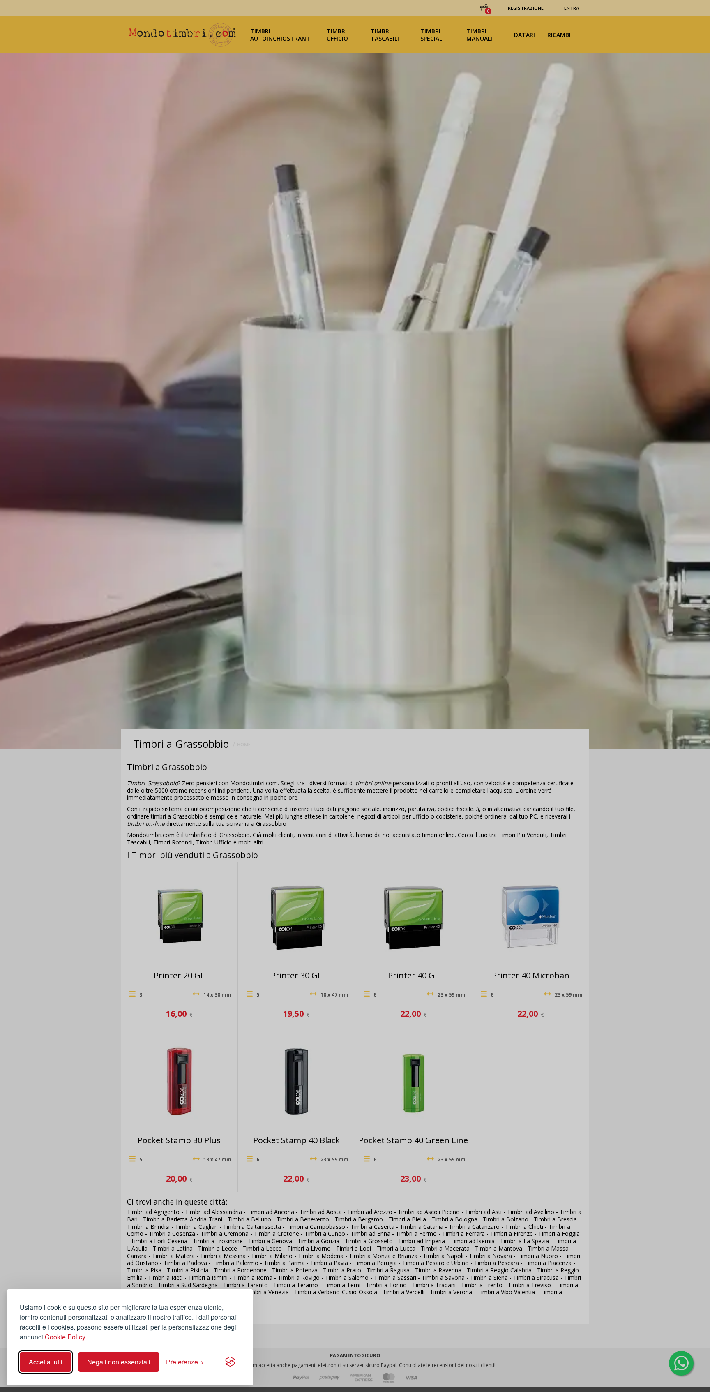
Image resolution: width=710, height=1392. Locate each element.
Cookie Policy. (66, 1336)
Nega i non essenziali (118, 1362)
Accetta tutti (45, 1362)
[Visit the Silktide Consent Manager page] (230, 1362)
